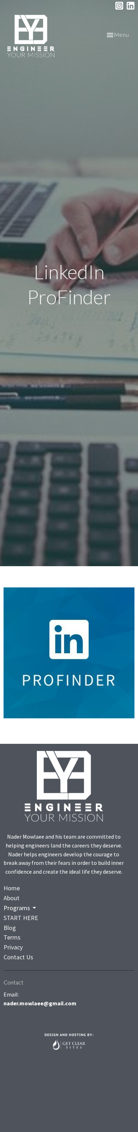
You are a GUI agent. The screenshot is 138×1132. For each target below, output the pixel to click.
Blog (10, 928)
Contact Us (18, 957)
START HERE (21, 918)
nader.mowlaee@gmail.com (40, 1003)
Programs (17, 908)
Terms (12, 937)
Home (12, 888)
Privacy (13, 947)
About (11, 898)
